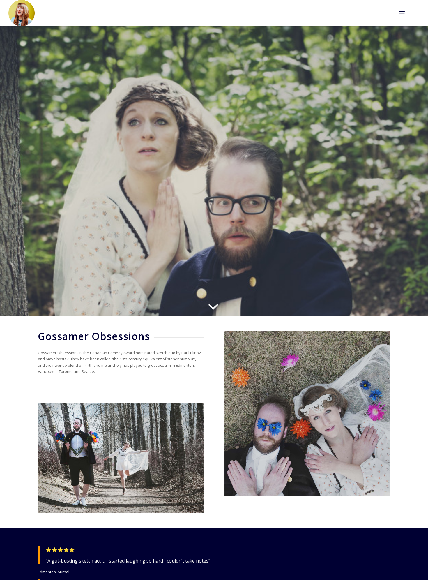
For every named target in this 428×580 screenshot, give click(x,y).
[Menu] (402, 13)
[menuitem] (402, 13)
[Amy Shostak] (21, 13)
